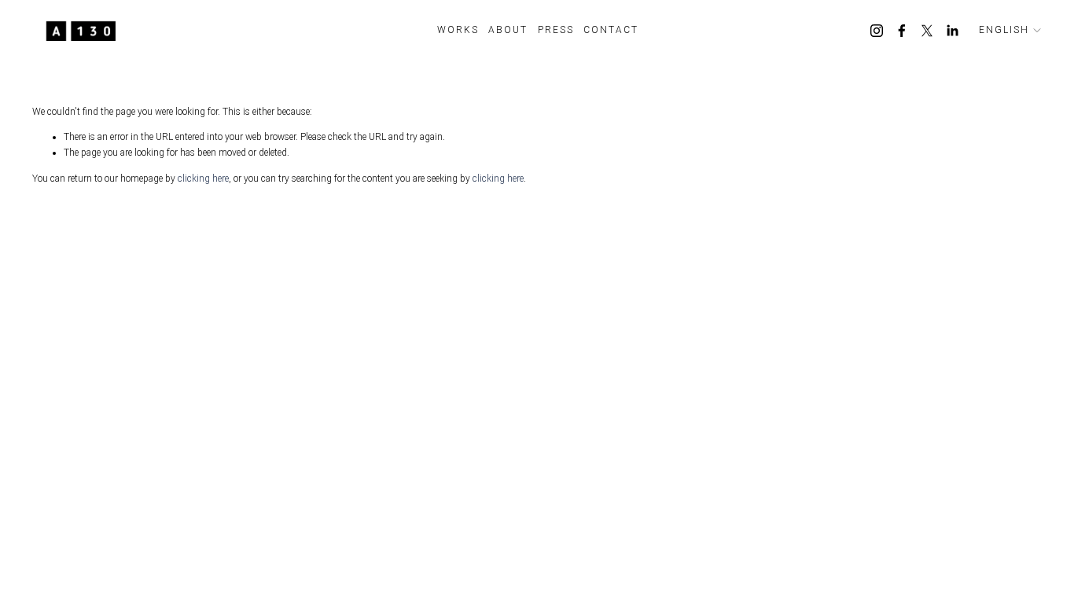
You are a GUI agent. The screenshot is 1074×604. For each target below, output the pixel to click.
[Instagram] (877, 31)
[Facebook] (902, 31)
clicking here (203, 178)
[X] (927, 31)
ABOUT (508, 29)
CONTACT (610, 29)
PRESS (556, 29)
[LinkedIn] (952, 31)
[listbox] (1010, 30)
